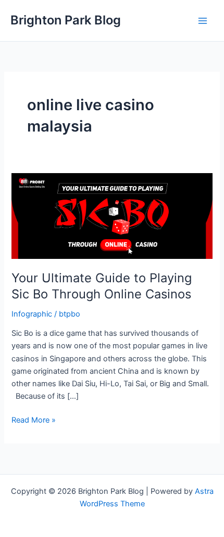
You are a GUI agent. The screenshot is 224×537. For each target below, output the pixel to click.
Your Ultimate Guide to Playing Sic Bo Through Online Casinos (101, 286)
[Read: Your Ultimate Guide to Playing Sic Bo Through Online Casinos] (111, 215)
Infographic (31, 314)
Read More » (33, 420)
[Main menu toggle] (203, 21)
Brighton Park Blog (65, 20)
